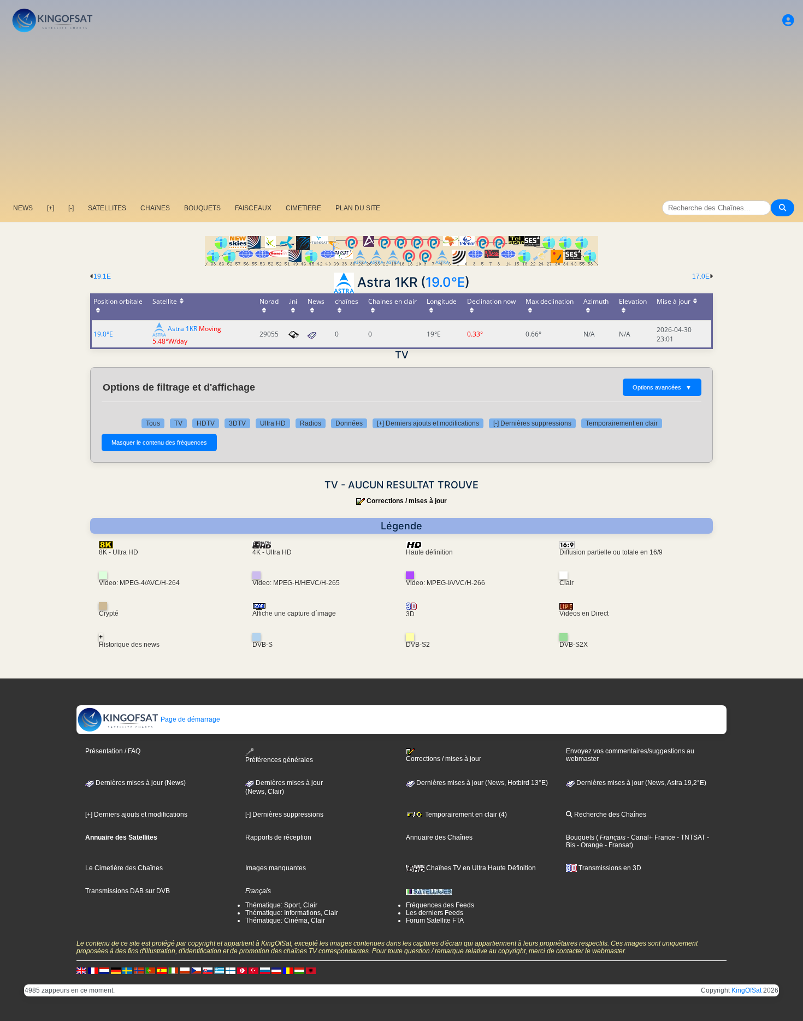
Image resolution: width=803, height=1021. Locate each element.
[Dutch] (104, 970)
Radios (310, 423)
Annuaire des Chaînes (439, 837)
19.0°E (445, 282)
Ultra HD (273, 423)
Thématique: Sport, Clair (281, 905)
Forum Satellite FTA (435, 920)
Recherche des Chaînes (609, 814)
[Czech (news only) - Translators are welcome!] (196, 970)
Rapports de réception (278, 837)
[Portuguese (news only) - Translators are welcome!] (150, 970)
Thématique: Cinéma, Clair (285, 920)
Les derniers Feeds (434, 913)
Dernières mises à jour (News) (140, 783)
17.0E (701, 276)
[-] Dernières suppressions (532, 423)
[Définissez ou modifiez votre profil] (788, 20)
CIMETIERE (303, 208)
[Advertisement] (401, 117)
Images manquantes (275, 868)
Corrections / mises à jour (407, 501)
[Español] (162, 970)
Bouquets (580, 837)
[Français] (93, 970)
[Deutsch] (116, 970)
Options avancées (662, 387)
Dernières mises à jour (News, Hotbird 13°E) (481, 783)
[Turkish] (253, 970)
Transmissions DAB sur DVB (127, 891)
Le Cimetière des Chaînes (124, 868)
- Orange (589, 845)
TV (178, 423)
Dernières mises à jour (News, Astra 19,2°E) (640, 783)
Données (349, 423)
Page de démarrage (189, 719)
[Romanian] (288, 970)
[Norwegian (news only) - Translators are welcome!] (139, 970)
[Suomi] (230, 970)
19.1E (102, 276)
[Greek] (219, 970)
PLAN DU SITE (357, 208)
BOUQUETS (202, 208)
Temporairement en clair (622, 423)
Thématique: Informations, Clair (291, 913)
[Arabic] (242, 970)
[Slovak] (207, 970)
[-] (71, 208)
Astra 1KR (182, 329)
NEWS (23, 208)
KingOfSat (746, 990)
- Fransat (617, 845)
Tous (153, 423)
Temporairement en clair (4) (465, 814)
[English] (81, 970)
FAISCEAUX (253, 208)
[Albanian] (311, 970)
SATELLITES (107, 208)
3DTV (237, 423)
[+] (50, 208)
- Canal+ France (650, 837)
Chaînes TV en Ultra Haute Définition (480, 868)
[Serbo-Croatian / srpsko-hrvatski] (276, 970)
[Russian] (265, 970)
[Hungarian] (299, 970)
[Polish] (185, 970)
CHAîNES (155, 208)
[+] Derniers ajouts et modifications (428, 423)
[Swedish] (127, 970)
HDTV (206, 423)
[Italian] (173, 970)
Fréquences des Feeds (440, 905)
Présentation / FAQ (112, 751)
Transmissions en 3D (609, 868)
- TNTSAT (690, 837)
